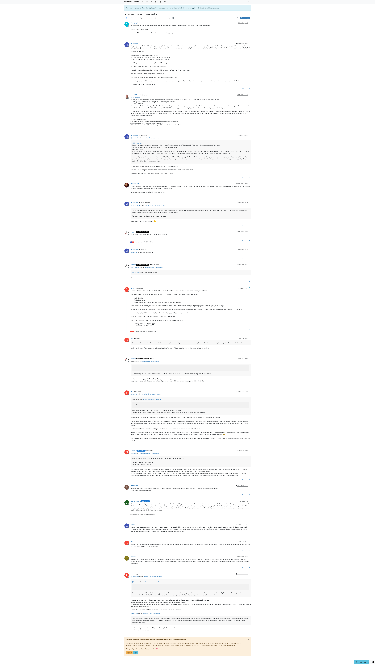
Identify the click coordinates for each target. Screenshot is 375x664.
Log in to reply (245, 18)
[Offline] (127, 96)
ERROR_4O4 (134, 486)
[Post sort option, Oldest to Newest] (237, 18)
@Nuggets (143, 249)
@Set (152, 358)
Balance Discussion (132, 18)
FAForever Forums (131, 2)
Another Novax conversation (152, 138)
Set (132, 338)
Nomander (134, 450)
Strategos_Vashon (136, 23)
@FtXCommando (145, 202)
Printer (133, 288)
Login (135, 652)
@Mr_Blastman (143, 95)
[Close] (248, 639)
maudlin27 (134, 95)
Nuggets (133, 232)
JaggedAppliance (136, 501)
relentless (133, 556)
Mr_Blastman (134, 43)
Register (129, 652)
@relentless (140, 574)
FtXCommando (135, 183)
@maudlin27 (144, 135)
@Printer (137, 338)
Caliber (133, 524)
